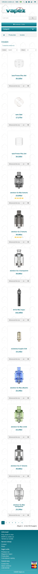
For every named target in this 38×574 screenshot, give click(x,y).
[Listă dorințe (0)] (35, 2)
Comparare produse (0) (8, 45)
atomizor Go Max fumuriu (19, 192)
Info (17, 2)
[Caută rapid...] (33, 18)
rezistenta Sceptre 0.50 (19, 349)
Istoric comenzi (6, 566)
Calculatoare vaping (8, 558)
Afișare (23, 50)
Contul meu (5, 563)
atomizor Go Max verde (19, 427)
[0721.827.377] (23, 2)
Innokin (22, 35)
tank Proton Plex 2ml (19, 153)
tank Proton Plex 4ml (19, 75)
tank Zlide (19, 114)
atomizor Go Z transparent (19, 271)
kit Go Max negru (19, 310)
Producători (5, 556)
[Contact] (26, 2)
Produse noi (5, 552)
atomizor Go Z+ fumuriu (19, 466)
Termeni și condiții (7, 539)
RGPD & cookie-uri (7, 537)
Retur (3, 546)
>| (22, 522)
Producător (12, 35)
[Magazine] (29, 2)
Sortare (4, 50)
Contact (3, 544)
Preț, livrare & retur (7, 534)
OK (21, 2)
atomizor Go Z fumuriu (19, 231)
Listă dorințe (5, 568)
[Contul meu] (32, 2)
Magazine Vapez (6, 554)
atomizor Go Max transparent (19, 505)
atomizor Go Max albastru (19, 388)
